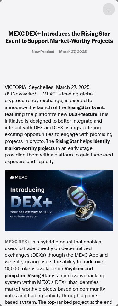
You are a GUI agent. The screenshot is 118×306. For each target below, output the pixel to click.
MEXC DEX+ (17, 241)
